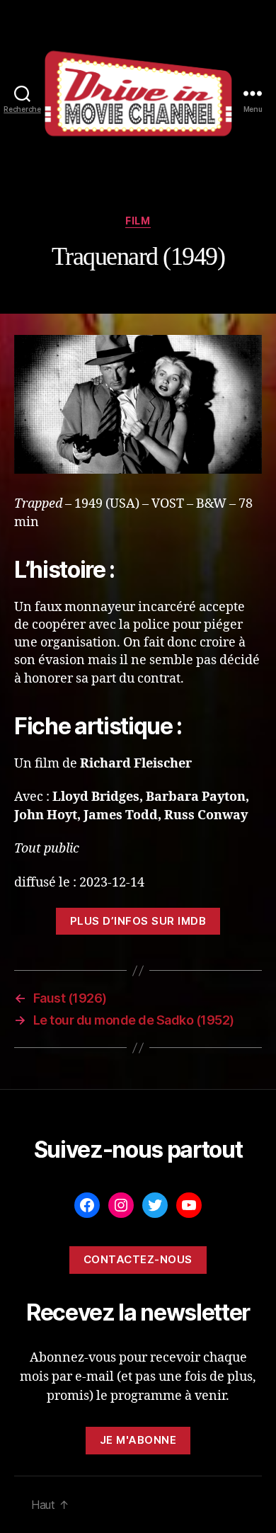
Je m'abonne (138, 1440)
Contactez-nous (138, 1259)
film (137, 221)
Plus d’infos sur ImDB (138, 921)
